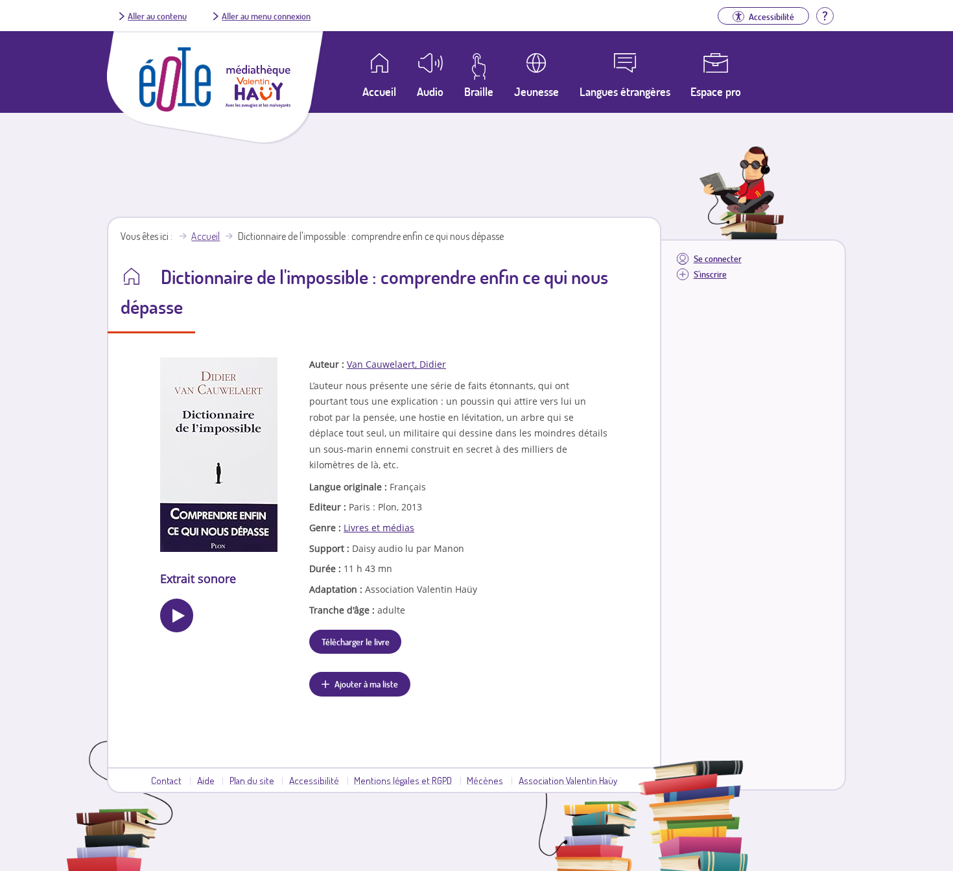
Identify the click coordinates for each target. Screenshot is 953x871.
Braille (478, 91)
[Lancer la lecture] (176, 615)
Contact (166, 780)
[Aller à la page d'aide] (824, 14)
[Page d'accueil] (175, 107)
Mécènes (485, 780)
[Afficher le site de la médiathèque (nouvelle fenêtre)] (258, 103)
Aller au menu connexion (266, 15)
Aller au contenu (157, 15)
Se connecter (718, 258)
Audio (430, 91)
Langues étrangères (625, 91)
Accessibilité (314, 780)
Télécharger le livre (356, 641)
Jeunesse (536, 91)
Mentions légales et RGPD (403, 780)
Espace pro (715, 91)
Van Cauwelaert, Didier (396, 364)
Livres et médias (379, 527)
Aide (206, 780)
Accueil (205, 236)
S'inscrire (710, 274)
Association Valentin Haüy (568, 780)
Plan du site (251, 780)
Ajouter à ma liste (366, 683)
